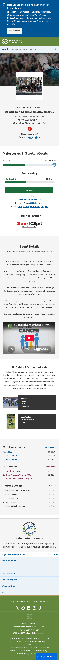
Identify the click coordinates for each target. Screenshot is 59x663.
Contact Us (43, 601)
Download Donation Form (29, 199)
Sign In (5, 554)
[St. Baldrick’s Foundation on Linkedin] (28, 608)
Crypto (44, 206)
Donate (29, 190)
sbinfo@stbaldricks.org (36, 633)
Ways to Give (8, 586)
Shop (12, 601)
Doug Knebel (11, 459)
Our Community (10, 573)
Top (53, 554)
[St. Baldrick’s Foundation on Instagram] (34, 608)
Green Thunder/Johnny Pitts (18, 475)
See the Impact (9, 579)
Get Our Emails (17, 554)
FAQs (18, 601)
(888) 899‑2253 (19, 633)
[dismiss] (54, 5)
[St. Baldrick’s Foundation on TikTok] (40, 608)
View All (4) (51, 466)
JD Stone (9, 452)
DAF (20, 206)
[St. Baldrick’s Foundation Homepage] (12, 41)
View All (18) (50, 447)
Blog (4, 592)
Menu (4, 49)
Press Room (26, 601)
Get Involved (8, 566)
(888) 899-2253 (37, 203)
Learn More (14, 30)
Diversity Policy (23, 653)
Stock (26, 206)
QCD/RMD (35, 206)
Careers (35, 601)
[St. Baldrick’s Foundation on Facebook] (23, 608)
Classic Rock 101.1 (13, 471)
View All (52, 485)
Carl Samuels (11, 455)
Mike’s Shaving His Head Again (18, 478)
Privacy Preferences (46, 656)
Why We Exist (9, 560)
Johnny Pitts (33, 137)
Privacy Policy (41, 650)
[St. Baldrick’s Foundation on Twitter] (17, 608)
